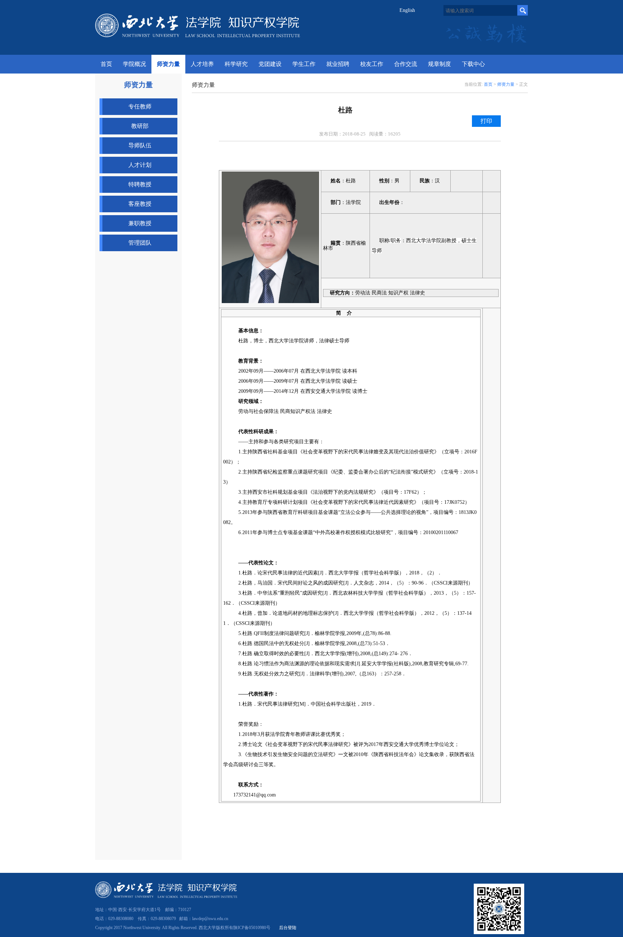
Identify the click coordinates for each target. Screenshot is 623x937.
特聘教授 (139, 184)
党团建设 (270, 64)
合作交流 (405, 64)
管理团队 (139, 243)
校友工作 (371, 64)
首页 (488, 84)
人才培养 (202, 64)
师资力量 (168, 64)
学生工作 (303, 64)
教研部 (140, 126)
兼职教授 (139, 223)
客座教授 (139, 204)
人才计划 (139, 165)
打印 (486, 121)
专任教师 (139, 106)
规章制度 (439, 64)
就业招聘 (337, 64)
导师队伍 (139, 145)
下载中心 (473, 64)
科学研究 (236, 64)
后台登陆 (287, 927)
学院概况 (134, 64)
